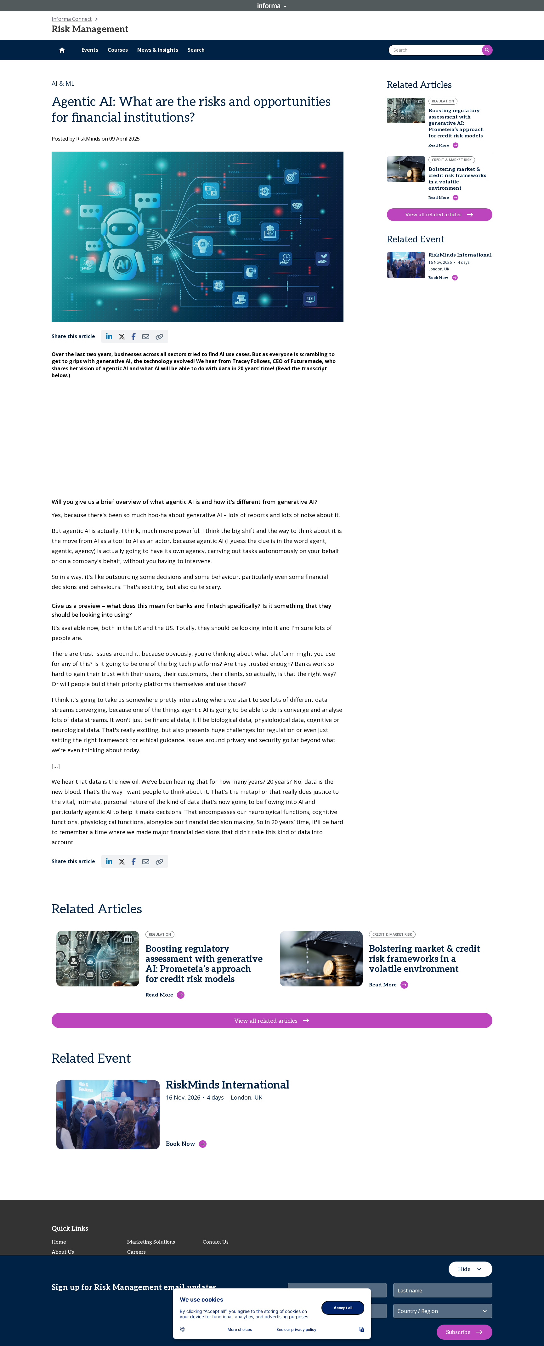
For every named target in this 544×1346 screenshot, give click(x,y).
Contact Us (216, 1242)
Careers (136, 1252)
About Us (63, 1252)
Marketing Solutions (151, 1242)
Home (59, 1242)
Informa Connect (72, 18)
